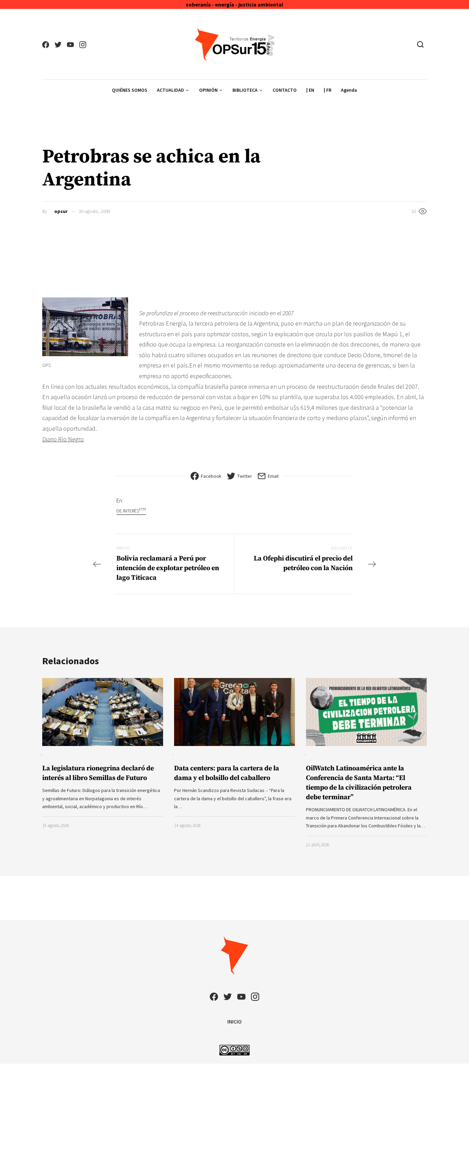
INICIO (234, 1021)
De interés (131, 510)
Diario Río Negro (63, 439)
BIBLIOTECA (245, 90)
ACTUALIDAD (170, 90)
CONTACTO (285, 90)
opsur (61, 211)
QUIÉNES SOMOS (129, 90)
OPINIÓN (208, 90)
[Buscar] (420, 44)
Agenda (349, 90)
